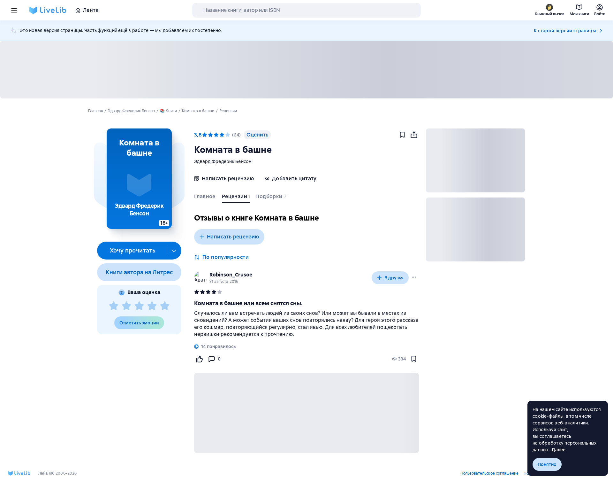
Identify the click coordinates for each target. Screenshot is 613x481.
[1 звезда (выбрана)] (204, 134)
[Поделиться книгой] (414, 134)
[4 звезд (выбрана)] (221, 134)
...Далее (557, 450)
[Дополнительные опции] (174, 251)
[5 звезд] (165, 306)
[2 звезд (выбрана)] (210, 134)
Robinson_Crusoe (230, 274)
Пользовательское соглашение (489, 473)
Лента (91, 10)
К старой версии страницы (565, 31)
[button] (139, 178)
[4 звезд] (152, 306)
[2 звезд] (126, 306)
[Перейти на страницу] (306, 324)
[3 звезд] (139, 306)
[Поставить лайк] (199, 359)
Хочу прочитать (132, 250)
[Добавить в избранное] (402, 134)
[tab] (205, 198)
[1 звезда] (114, 306)
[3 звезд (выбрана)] (216, 134)
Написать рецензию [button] (233, 236)
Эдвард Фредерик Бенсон (223, 161)
